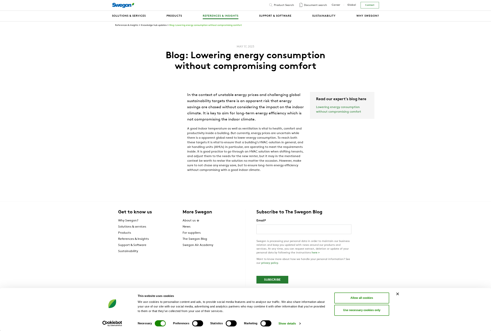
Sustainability (128, 251)
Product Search (283, 5)
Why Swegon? (128, 220)
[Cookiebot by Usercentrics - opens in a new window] (112, 323)
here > (316, 252)
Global (351, 5)
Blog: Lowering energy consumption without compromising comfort (205, 25)
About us (189, 220)
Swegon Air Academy (198, 245)
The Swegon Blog (195, 239)
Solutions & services (132, 226)
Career (336, 5)
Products (124, 232)
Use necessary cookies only (361, 310)
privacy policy (269, 263)
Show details (287, 323)
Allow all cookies (361, 297)
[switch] (197, 323)
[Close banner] (397, 293)
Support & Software (132, 245)
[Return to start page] (123, 5)
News (186, 226)
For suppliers (192, 232)
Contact (369, 5)
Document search (315, 5)
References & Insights (126, 25)
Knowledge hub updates (154, 25)
